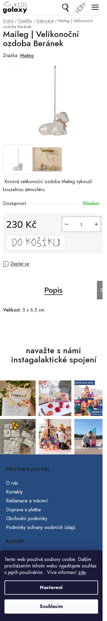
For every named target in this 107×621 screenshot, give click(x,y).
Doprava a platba (23, 509)
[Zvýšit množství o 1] (96, 224)
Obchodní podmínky (26, 518)
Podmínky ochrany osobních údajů (40, 527)
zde (82, 572)
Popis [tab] (53, 290)
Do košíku (35, 242)
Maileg (27, 55)
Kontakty (14, 491)
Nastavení (51, 587)
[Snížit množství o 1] (66, 224)
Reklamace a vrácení (27, 500)
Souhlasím (51, 606)
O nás (12, 483)
